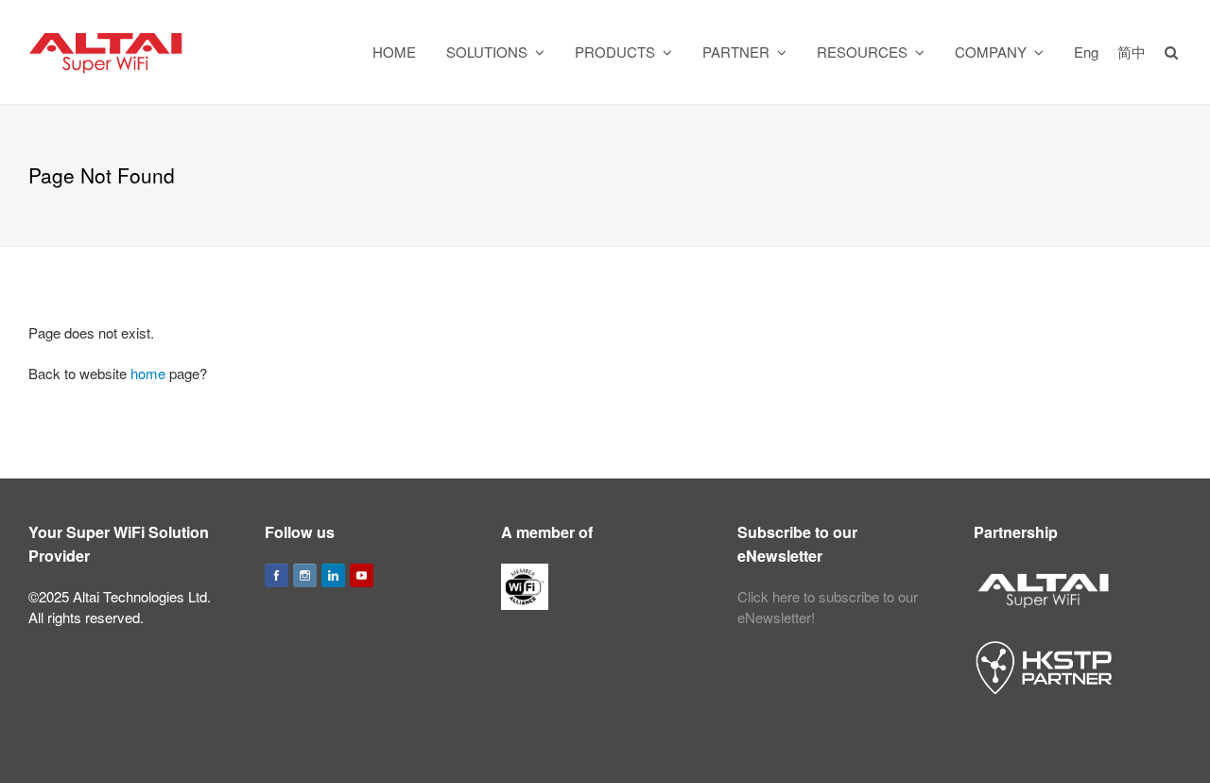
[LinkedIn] (333, 575)
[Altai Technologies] (107, 50)
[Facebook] (276, 575)
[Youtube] (361, 575)
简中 (1131, 51)
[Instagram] (305, 575)
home (147, 373)
